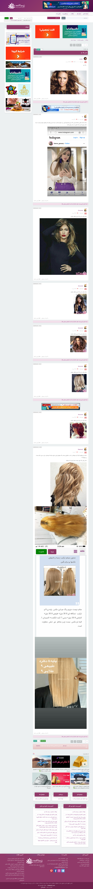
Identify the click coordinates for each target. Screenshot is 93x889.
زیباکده (86, 40)
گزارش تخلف (36, 98)
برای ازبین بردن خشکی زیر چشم (41, 799)
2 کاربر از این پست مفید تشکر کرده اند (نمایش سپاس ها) (75, 102)
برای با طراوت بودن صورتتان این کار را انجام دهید (78, 799)
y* (82, 116)
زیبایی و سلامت (80, 40)
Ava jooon (80, 210)
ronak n (81, 59)
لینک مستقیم (44, 98)
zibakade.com (51, 886)
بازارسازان (43, 887)
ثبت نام (64, 746)
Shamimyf (80, 449)
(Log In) (38, 746)
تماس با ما (58, 14)
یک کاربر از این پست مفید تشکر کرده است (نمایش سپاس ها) (74, 204)
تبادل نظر (79, 14)
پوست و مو (73, 40)
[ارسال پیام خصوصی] (85, 62)
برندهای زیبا (65, 14)
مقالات (72, 14)
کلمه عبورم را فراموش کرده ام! (16, 20)
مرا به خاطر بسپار (27, 20)
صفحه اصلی (85, 14)
